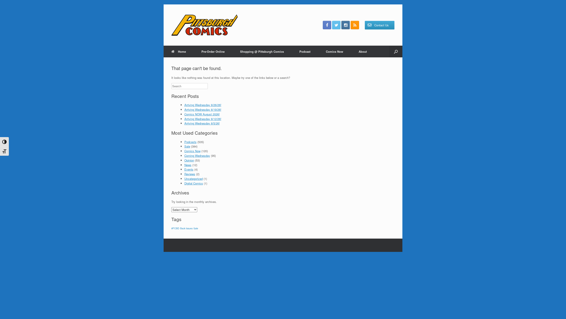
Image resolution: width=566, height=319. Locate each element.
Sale (187, 146)
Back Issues (186, 228)
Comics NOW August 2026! (202, 114)
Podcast (304, 51)
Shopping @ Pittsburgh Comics (262, 51)
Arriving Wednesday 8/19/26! (202, 109)
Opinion (189, 160)
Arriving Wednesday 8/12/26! (202, 119)
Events (188, 169)
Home (182, 51)
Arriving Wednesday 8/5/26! (202, 123)
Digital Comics (193, 183)
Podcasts (190, 142)
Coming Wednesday (197, 156)
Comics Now (334, 51)
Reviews (189, 174)
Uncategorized (193, 179)
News (187, 165)
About (363, 51)
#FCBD (175, 228)
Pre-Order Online (213, 51)
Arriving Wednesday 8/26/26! (202, 105)
